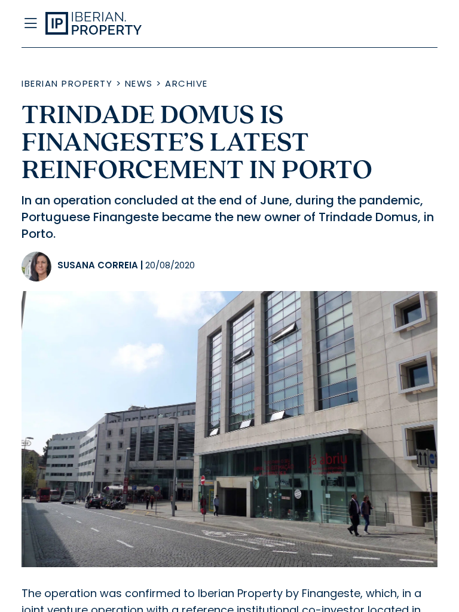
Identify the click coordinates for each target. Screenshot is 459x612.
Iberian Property (67, 83)
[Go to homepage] (172, 24)
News (139, 83)
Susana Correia (97, 265)
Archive (186, 83)
